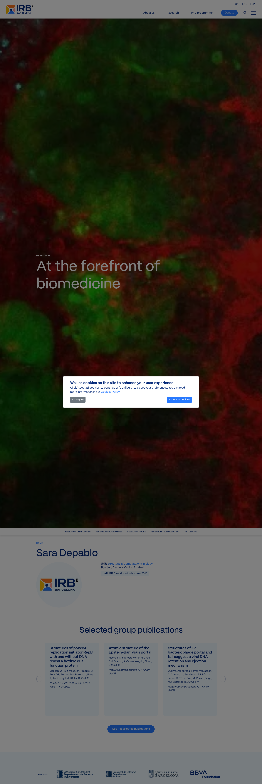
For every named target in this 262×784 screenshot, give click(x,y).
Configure (78, 400)
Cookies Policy (110, 392)
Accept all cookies (179, 400)
